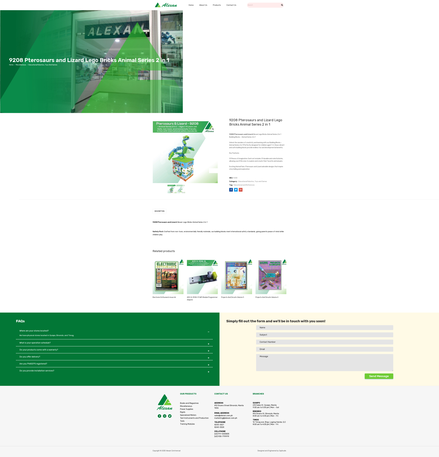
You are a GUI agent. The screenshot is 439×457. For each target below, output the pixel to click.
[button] (114, 329)
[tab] (159, 211)
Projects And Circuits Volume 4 (267, 297)
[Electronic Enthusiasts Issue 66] (168, 276)
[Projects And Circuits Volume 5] (236, 276)
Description (159, 211)
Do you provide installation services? (36, 371)
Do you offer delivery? (29, 357)
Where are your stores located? (34, 331)
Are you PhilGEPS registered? (33, 364)
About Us (203, 5)
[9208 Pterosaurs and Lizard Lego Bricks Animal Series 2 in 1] (231, 190)
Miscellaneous (21, 65)
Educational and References (244, 185)
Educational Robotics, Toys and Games (42, 65)
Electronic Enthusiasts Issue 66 (164, 297)
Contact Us (231, 5)
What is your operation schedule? (35, 343)
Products (217, 5)
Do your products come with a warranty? (38, 350)
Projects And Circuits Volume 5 (232, 297)
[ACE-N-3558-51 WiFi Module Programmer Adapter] (202, 276)
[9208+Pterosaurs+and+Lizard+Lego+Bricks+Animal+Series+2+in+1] (236, 190)
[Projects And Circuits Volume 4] (271, 276)
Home (191, 5)
